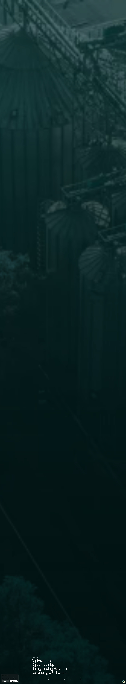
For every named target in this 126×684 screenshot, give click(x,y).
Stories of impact (36, 657)
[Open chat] (123, 681)
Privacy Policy (12, 679)
